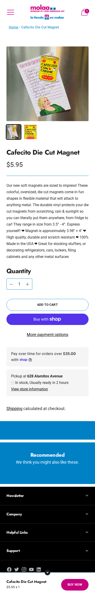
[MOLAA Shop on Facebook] (9, 570)
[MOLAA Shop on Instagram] (24, 570)
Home (13, 27)
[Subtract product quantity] (27, 284)
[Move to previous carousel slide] (6, 480)
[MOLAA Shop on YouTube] (31, 570)
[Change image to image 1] (13, 132)
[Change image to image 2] (31, 132)
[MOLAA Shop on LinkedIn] (39, 570)
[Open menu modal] (10, 12)
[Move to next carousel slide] (88, 480)
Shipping (14, 408)
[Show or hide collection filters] (47, 572)
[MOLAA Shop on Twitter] (16, 570)
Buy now (75, 584)
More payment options (47, 334)
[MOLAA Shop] (48, 12)
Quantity (18, 271)
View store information (29, 389)
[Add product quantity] (11, 284)
